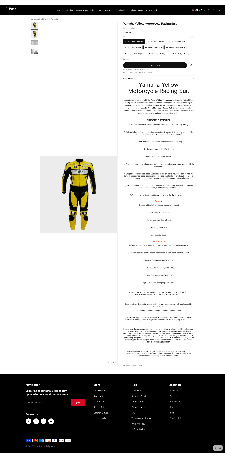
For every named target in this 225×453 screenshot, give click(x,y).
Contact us (136, 390)
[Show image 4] (34, 51)
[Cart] (218, 10)
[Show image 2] (34, 34)
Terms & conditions (141, 418)
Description (128, 78)
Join (78, 402)
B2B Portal (174, 401)
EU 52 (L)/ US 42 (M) (133, 47)
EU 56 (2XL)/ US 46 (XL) (175, 47)
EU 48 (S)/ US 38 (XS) (156, 41)
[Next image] (113, 363)
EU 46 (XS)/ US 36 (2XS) (134, 41)
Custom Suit (175, 418)
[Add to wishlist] (191, 65)
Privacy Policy (138, 423)
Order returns (138, 407)
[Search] (208, 10)
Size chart (98, 396)
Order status (137, 401)
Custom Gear (100, 401)
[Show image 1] (34, 26)
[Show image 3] (34, 42)
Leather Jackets (101, 418)
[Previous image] (108, 363)
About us (173, 390)
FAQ (133, 412)
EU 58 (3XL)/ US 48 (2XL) (134, 53)
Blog (171, 412)
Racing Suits (99, 407)
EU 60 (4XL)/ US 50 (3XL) (158, 53)
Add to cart (155, 65)
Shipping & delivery (141, 396)
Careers (173, 396)
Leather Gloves (101, 412)
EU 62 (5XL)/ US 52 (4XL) (182, 53)
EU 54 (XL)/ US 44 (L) (153, 47)
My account (99, 390)
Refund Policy (138, 429)
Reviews (173, 407)
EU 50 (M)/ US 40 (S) (177, 41)
